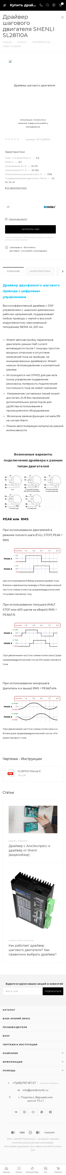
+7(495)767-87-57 (24, 1083)
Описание (13, 271)
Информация (13, 1061)
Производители (15, 1027)
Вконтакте (15, 1112)
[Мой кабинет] (53, 5)
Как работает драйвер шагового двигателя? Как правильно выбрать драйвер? (33, 950)
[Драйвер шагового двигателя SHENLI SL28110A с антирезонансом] (33, 85)
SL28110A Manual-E (29, 771)
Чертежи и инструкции (20, 1044)
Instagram (24, 1112)
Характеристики (40, 271)
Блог (6, 1035)
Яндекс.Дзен (50, 1112)
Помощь (9, 1070)
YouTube (33, 1112)
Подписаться (53, 991)
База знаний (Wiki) (16, 1018)
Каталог (9, 1009)
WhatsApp (41, 1112)
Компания (10, 1053)
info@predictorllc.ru (35, 1090)
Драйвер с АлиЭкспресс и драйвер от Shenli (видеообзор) (29, 850)
